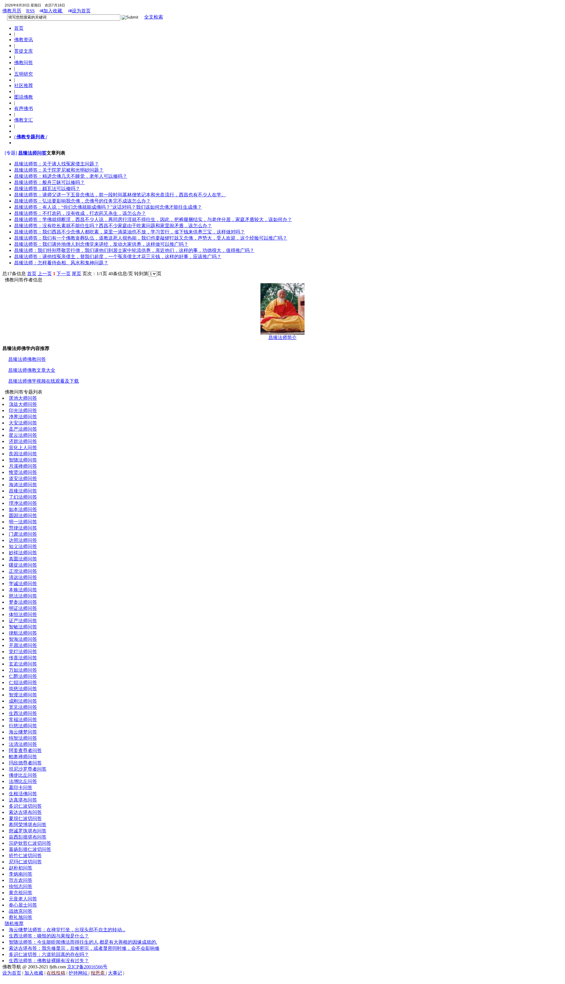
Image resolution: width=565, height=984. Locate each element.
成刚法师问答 (23, 700)
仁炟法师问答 (23, 682)
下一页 (63, 273)
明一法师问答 (23, 521)
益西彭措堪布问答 (27, 836)
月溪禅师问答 (23, 466)
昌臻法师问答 (32, 152)
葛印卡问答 (20, 787)
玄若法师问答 (23, 663)
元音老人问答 (23, 898)
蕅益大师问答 (23, 404)
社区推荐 (23, 85)
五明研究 (23, 74)
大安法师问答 (23, 422)
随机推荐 (14, 923)
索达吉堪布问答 (25, 812)
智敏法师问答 (23, 626)
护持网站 (79, 972)
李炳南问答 (20, 874)
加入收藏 (53, 10)
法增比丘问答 (23, 781)
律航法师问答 (23, 632)
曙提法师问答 (23, 564)
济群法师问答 (23, 441)
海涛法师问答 (23, 484)
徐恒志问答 (20, 886)
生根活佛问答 (23, 793)
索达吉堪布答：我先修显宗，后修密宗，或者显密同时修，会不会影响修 (84, 948)
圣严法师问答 (23, 429)
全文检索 (153, 16)
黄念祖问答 (20, 892)
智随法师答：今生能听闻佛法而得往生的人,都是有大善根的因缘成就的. (83, 942)
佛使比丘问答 (23, 775)
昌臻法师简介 (282, 337)
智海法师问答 (23, 639)
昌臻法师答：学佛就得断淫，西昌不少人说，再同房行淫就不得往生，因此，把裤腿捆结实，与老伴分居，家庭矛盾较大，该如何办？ (153, 219)
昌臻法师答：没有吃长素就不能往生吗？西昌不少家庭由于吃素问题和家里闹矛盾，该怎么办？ (113, 225)
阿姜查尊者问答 (25, 750)
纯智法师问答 (23, 738)
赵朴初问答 (20, 867)
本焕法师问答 (23, 589)
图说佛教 (23, 96)
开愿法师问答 (23, 645)
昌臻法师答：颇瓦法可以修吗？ (47, 188)
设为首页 (81, 10)
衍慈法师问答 (23, 725)
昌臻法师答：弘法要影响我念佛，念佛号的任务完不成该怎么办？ (82, 200)
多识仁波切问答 (25, 806)
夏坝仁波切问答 (25, 818)
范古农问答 (20, 880)
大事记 (115, 972)
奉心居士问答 (23, 904)
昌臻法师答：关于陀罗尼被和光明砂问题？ (59, 169)
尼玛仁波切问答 (25, 861)
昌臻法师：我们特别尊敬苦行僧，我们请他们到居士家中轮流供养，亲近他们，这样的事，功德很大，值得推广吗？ (134, 250)
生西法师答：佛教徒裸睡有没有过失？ (49, 960)
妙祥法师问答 (23, 552)
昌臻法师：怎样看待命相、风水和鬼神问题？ (61, 262)
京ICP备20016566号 (87, 966)
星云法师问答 (23, 435)
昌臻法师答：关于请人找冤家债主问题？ (56, 163)
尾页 (76, 273)
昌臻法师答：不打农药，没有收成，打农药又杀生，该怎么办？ (80, 213)
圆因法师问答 (23, 515)
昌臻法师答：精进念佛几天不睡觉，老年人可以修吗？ (70, 176)
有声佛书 (23, 108)
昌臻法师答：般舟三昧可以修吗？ (49, 182)
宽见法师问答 (23, 707)
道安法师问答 (23, 478)
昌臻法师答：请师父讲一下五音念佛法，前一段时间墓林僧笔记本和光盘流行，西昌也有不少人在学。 (120, 194)
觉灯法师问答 (23, 651)
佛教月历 (11, 10)
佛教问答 (23, 62)
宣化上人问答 (23, 447)
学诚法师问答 (23, 583)
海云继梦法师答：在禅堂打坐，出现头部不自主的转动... (67, 929)
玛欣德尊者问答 (25, 762)
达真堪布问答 (23, 799)
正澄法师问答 (23, 571)
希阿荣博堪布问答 (27, 824)
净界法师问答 (23, 416)
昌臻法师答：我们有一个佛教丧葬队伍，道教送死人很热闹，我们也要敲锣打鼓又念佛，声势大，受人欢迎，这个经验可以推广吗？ (150, 237)
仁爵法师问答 (23, 676)
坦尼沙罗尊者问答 (27, 768)
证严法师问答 (23, 620)
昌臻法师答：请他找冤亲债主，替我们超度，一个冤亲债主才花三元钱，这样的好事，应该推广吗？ (117, 256)
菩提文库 (23, 51)
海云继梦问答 (23, 731)
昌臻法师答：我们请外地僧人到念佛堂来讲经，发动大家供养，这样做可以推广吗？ (101, 244)
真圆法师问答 (23, 558)
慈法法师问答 (23, 595)
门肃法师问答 (23, 534)
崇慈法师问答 (23, 688)
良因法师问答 (23, 453)
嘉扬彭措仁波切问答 (30, 849)
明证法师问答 (23, 608)
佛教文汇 (23, 119)
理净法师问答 (23, 503)
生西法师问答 (23, 713)
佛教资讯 (23, 39)
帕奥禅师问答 (23, 756)
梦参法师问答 (23, 602)
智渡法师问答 (23, 694)
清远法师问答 (23, 577)
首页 (19, 28)
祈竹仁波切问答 (25, 855)
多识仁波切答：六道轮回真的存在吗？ (49, 954)
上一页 (45, 273)
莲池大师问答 (23, 398)
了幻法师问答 (23, 497)
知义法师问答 (23, 546)
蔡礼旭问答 (20, 917)
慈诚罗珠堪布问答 (27, 830)
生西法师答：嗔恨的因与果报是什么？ (49, 935)
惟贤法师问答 (23, 472)
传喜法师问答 (23, 657)
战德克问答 (20, 911)
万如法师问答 (23, 670)
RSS (30, 10)
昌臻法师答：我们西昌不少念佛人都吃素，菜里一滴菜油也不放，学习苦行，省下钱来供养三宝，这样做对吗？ (129, 231)
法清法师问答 (23, 744)
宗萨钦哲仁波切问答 (30, 843)
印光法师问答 (23, 410)
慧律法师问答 (23, 527)
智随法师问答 (23, 459)
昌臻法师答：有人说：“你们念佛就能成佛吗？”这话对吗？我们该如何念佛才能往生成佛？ (108, 207)
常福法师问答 (23, 719)
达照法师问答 (23, 540)
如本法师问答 (23, 509)
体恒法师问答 (23, 614)
